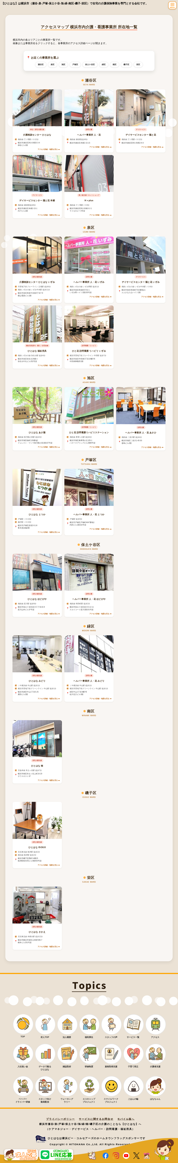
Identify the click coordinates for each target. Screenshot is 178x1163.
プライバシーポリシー (60, 1119)
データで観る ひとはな (45, 1068)
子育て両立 (133, 1066)
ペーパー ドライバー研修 (22, 1100)
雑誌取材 (67, 1066)
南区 (115, 64)
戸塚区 (75, 64)
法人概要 (67, 1037)
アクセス (155, 1037)
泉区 (53, 64)
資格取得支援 (111, 1066)
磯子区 (126, 64)
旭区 (63, 64)
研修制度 (89, 1066)
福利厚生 (89, 1037)
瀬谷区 (41, 64)
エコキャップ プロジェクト (89, 1100)
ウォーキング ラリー (67, 1100)
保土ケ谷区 (90, 64)
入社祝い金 (23, 1066)
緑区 (104, 64)
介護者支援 (155, 1066)
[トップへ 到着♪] (92, 1155)
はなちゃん (155, 1099)
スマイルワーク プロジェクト (111, 1100)
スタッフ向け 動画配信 (45, 1100)
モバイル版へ (126, 1119)
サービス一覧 (133, 1037)
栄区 (138, 64)
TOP (23, 1036)
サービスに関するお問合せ (96, 1119)
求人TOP (45, 1037)
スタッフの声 (111, 1037)
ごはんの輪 (133, 1099)
